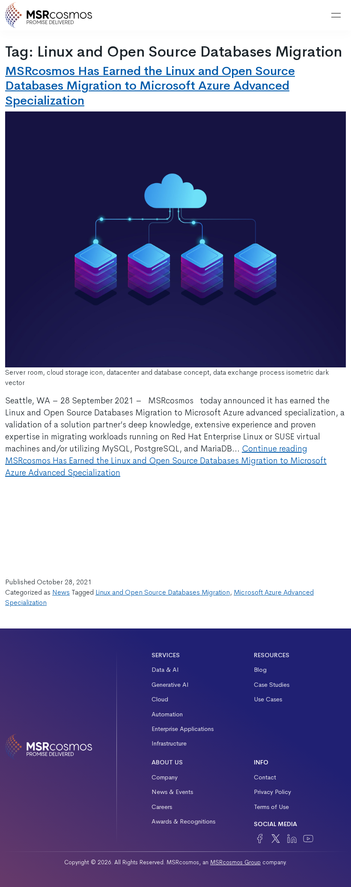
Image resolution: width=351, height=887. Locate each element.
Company (165, 777)
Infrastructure (169, 743)
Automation (167, 714)
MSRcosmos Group (235, 862)
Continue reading (166, 460)
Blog (260, 670)
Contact (265, 777)
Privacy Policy (272, 792)
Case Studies (271, 685)
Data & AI (165, 670)
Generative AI (170, 685)
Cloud (160, 699)
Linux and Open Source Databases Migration (162, 592)
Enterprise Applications (183, 729)
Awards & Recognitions (183, 821)
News (61, 592)
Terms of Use (271, 807)
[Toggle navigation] (336, 15)
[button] (314, 15)
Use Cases (268, 699)
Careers (162, 807)
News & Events (172, 792)
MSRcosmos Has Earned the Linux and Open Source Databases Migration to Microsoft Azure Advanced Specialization (150, 85)
